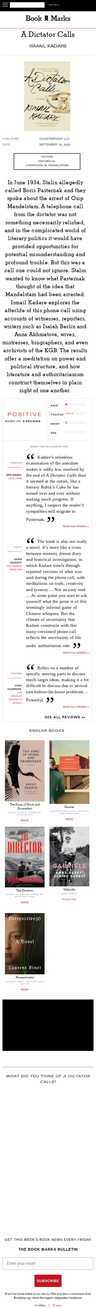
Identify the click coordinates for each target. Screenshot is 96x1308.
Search (54, 5)
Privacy (57, 1305)
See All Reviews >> (65, 717)
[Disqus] (48, 1153)
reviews (32, 421)
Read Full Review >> (76, 527)
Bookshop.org (22, 1298)
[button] (48, 1025)
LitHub (41, 1305)
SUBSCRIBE (48, 1281)
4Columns (15, 479)
